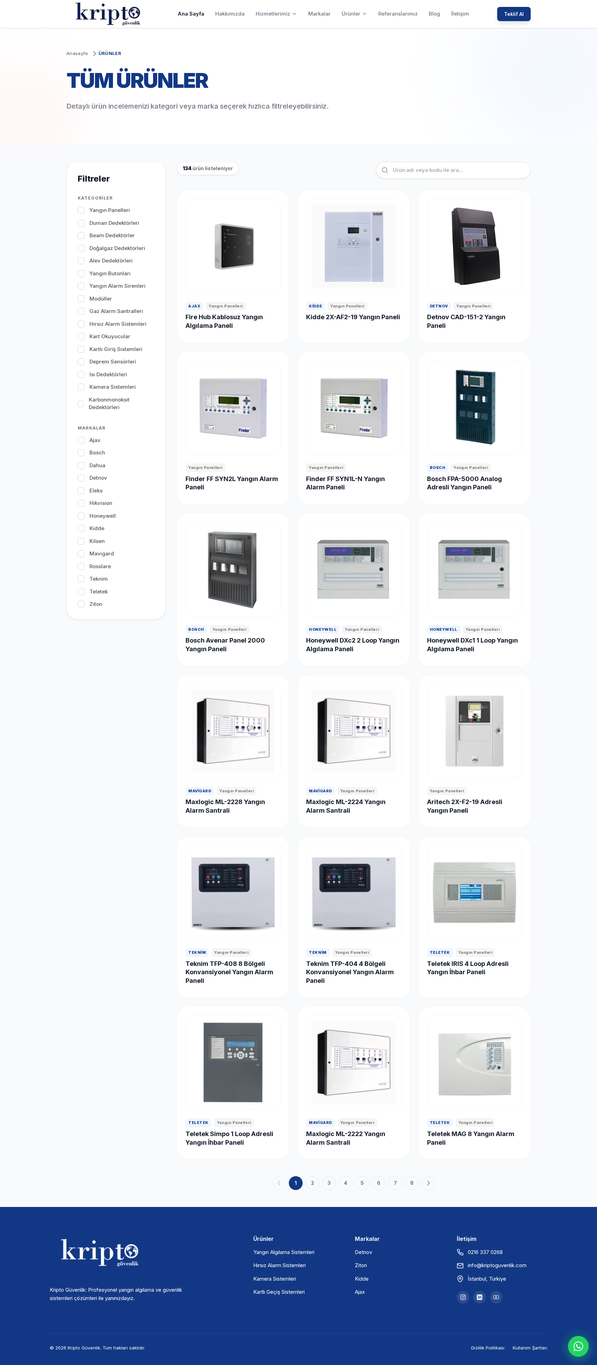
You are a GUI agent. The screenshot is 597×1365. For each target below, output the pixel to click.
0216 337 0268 (485, 1252)
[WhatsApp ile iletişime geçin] (578, 1346)
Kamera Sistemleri (274, 1278)
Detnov (363, 1252)
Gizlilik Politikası (487, 1347)
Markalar (319, 13)
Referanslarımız (398, 13)
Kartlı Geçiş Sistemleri (279, 1292)
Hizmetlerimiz (273, 13)
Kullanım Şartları (530, 1347)
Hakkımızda (230, 13)
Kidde (362, 1278)
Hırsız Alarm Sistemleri (279, 1265)
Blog (434, 13)
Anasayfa (77, 53)
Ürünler (351, 13)
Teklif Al (514, 14)
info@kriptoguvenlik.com (497, 1265)
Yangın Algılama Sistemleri (283, 1252)
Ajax (360, 1292)
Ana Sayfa (191, 13)
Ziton (361, 1265)
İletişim (460, 13)
